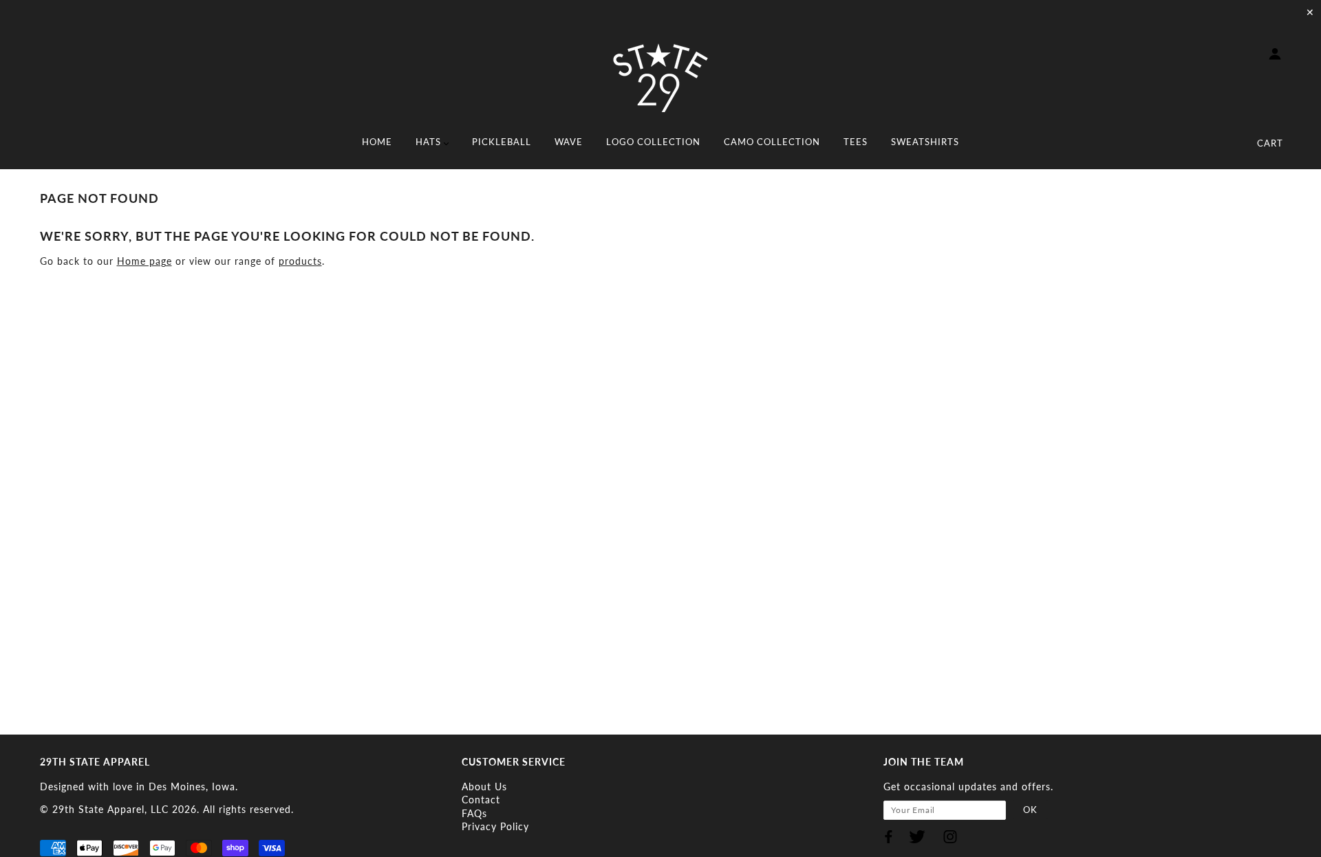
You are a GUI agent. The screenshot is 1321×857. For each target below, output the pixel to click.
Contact (481, 799)
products (300, 261)
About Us (484, 786)
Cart (1270, 143)
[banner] (660, 77)
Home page (144, 261)
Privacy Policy (495, 826)
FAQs (474, 813)
